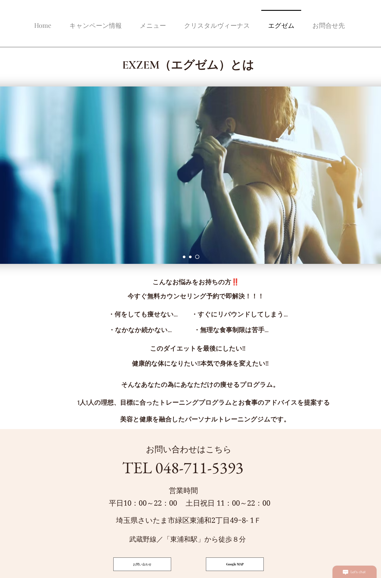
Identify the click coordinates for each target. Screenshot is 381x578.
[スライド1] (184, 256)
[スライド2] (190, 256)
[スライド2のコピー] (197, 257)
